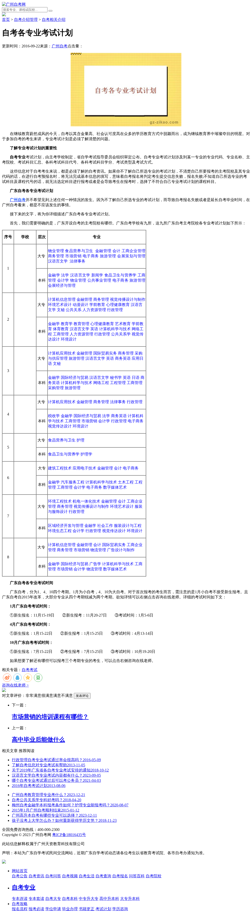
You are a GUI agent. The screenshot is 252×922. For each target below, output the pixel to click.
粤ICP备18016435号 (69, 835)
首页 (6, 19)
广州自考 (59, 46)
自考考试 (29, 670)
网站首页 (20, 871)
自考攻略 (20, 904)
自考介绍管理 (26, 19)
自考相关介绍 (53, 19)
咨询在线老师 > (15, 685)
